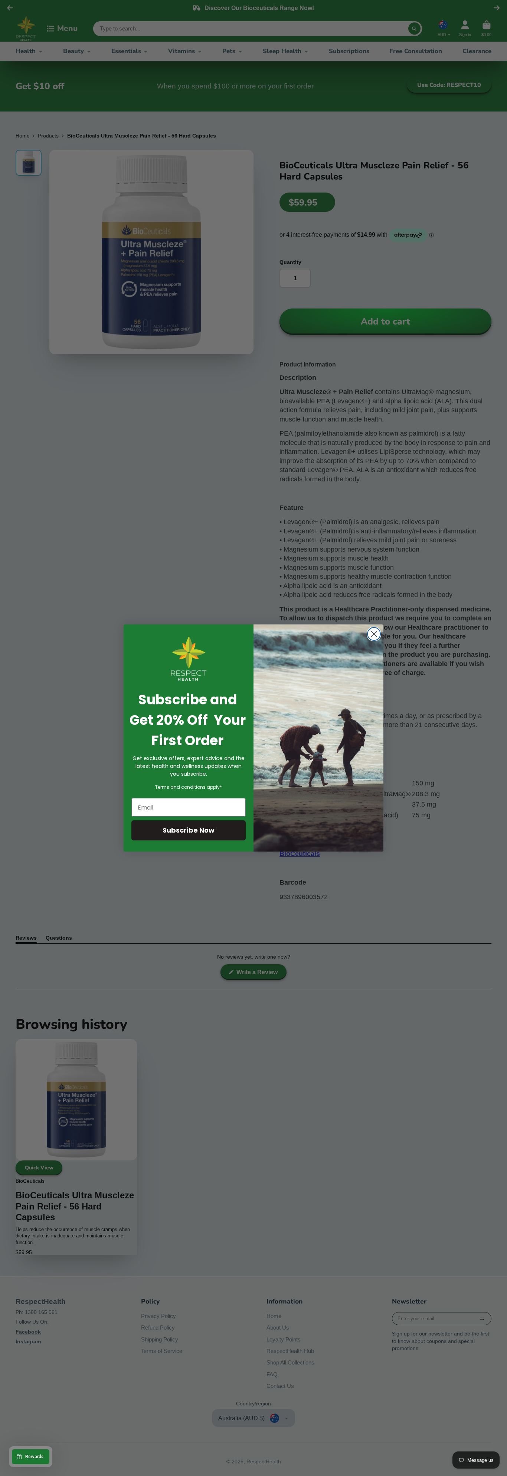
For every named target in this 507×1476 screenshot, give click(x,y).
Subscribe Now (189, 830)
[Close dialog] (373, 633)
